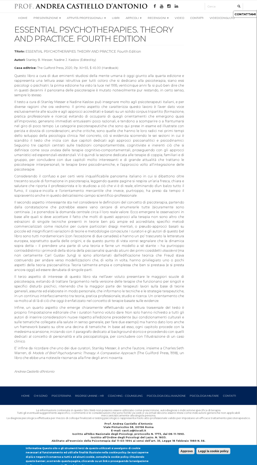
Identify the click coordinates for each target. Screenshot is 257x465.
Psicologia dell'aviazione (166, 395)
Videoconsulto (222, 18)
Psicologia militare (204, 395)
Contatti (197, 18)
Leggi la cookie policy (213, 451)
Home (22, 18)
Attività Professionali (85, 18)
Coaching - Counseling (125, 395)
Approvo (187, 451)
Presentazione (46, 18)
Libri (116, 18)
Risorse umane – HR (89, 395)
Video (179, 18)
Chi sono (41, 395)
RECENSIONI (157, 18)
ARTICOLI (133, 18)
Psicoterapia (61, 395)
